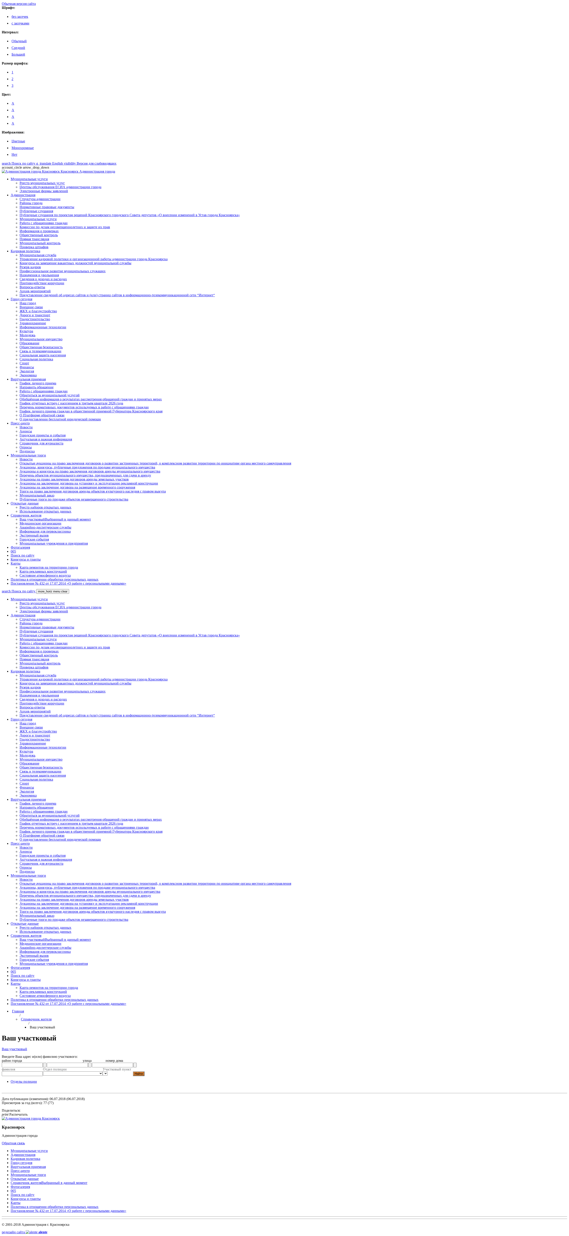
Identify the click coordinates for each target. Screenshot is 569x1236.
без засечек (20, 16)
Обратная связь (13, 1143)
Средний (18, 48)
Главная (18, 1011)
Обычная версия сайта (19, 4)
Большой (18, 54)
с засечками (20, 23)
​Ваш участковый (14, 1049)
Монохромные (23, 148)
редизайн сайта (24, 1232)
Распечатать (15, 1114)
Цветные (18, 141)
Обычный (19, 41)
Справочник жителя (36, 1019)
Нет (14, 154)
